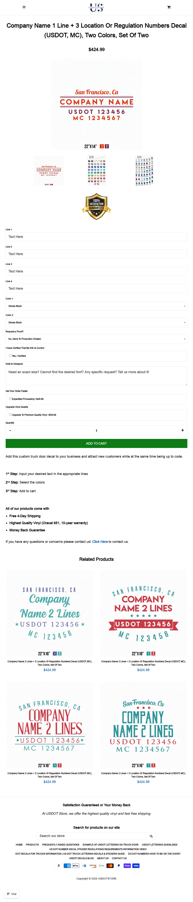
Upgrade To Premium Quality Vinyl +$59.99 (33, 414)
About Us (103, 858)
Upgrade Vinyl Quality (17, 406)
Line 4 (9, 281)
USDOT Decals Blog (81, 858)
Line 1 (9, 229)
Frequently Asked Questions (60, 844)
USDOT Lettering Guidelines (159, 844)
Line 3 (9, 264)
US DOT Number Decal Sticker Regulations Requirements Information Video (97, 849)
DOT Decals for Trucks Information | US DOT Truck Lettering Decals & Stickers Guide (70, 853)
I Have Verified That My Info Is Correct (25, 348)
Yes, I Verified (18, 355)
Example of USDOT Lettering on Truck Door (111, 844)
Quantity (10, 422)
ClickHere (100, 542)
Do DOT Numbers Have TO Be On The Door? (154, 853)
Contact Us (119, 858)
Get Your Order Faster (17, 391)
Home (19, 844)
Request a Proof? (15, 331)
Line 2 (9, 246)
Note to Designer (14, 363)
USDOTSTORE (107, 878)
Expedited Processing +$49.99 (27, 399)
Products (32, 844)
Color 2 (9, 315)
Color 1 (9, 298)
